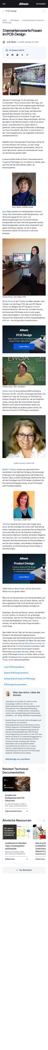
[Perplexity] (12, 55)
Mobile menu (4, 3)
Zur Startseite (25, 870)
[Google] (22, 55)
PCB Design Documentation (15, 684)
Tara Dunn (6, 524)
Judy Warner (11, 42)
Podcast (21, 654)
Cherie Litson (7, 391)
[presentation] (44, 821)
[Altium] (24, 4)
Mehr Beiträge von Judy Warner (18, 759)
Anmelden (41, 4)
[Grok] (27, 55)
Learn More (24, 346)
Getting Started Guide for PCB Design (19, 679)
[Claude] (17, 55)
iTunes (5, 660)
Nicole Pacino (7, 301)
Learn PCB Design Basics (14, 667)
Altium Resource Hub (33, 643)
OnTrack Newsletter (24, 646)
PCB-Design (11, 11)
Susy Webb (6, 211)
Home (4, 20)
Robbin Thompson (9, 469)
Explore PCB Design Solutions (16, 673)
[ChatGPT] (7, 55)
